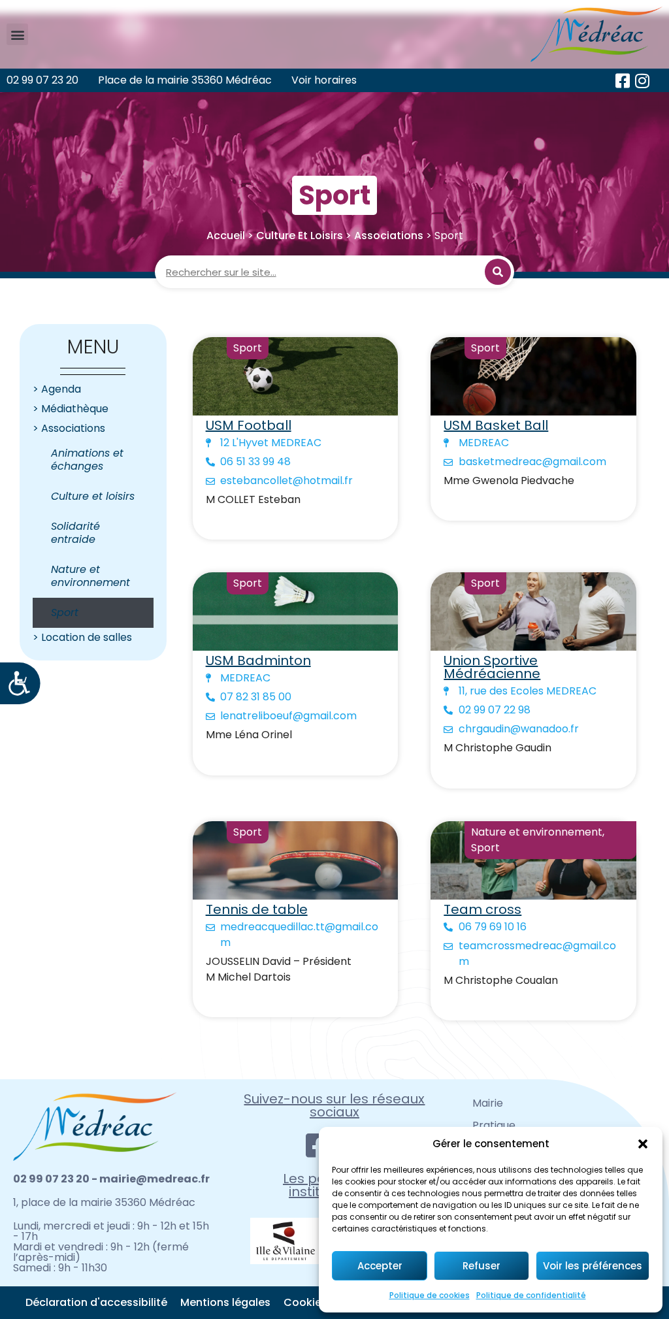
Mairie (487, 1103)
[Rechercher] (498, 272)
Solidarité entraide (75, 533)
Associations (388, 235)
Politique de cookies (429, 1295)
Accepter (379, 1266)
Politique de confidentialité (531, 1295)
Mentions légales (225, 1302)
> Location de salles (82, 637)
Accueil (225, 235)
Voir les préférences (592, 1266)
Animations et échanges (87, 460)
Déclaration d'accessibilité (96, 1302)
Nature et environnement (90, 576)
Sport (64, 612)
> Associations (69, 428)
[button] (642, 1143)
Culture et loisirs (299, 235)
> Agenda (57, 389)
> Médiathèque (70, 408)
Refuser (481, 1266)
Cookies (305, 1302)
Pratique (493, 1125)
